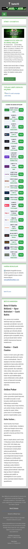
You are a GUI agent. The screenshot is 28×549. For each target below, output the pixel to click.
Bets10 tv (6, 58)
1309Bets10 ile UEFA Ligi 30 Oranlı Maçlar (13, 41)
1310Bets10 (17, 48)
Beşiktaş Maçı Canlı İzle (9, 52)
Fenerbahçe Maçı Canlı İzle (10, 59)
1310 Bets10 (11, 48)
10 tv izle (14, 46)
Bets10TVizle (19, 58)
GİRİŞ (21, 110)
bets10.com (7, 291)
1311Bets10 (11, 50)
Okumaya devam (9, 79)
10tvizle (18, 46)
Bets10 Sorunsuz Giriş (16, 56)
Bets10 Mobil (7, 56)
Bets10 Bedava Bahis (12, 54)
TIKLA (21, 118)
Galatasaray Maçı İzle (16, 61)
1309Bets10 (8, 46)
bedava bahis (17, 50)
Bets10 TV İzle (12, 58)
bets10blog (18, 44)
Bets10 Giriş (21, 54)
